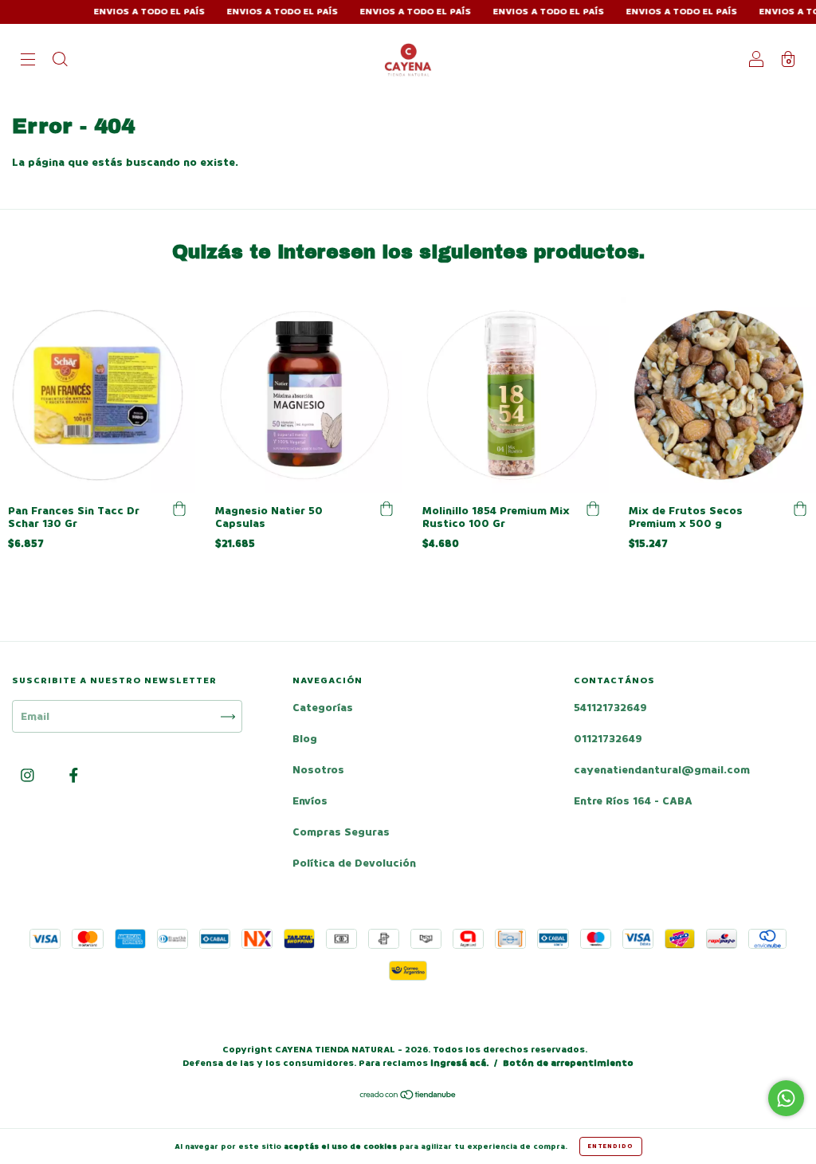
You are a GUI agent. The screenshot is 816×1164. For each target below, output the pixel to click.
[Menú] (28, 61)
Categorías (322, 707)
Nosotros (318, 769)
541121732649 (610, 707)
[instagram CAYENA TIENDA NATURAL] (29, 776)
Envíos (310, 800)
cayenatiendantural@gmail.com (662, 769)
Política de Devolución (354, 863)
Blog (304, 738)
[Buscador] (60, 61)
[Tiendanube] (408, 1096)
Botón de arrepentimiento (568, 1063)
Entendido (611, 1146)
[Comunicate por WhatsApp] (786, 1098)
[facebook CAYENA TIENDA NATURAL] (73, 776)
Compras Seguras (341, 832)
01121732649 (608, 738)
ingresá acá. (459, 1063)
